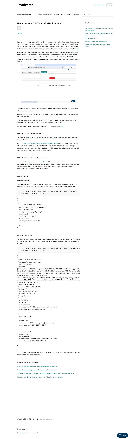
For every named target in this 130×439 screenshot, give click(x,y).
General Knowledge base (72, 14)
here (77, 49)
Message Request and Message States (96, 41)
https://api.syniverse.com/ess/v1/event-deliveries (39, 162)
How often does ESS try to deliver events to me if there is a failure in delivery (40, 377)
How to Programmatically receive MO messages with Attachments (36, 370)
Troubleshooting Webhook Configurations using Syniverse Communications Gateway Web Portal (45, 373)
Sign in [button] (110, 5)
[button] (34, 419)
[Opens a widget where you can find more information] (122, 435)
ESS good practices (90, 38)
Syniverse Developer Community (26, 14)
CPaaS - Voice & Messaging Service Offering (50, 14)
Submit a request (98, 5)
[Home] (26, 5)
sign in (24, 433)
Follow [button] (20, 33)
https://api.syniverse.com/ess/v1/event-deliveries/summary (40, 143)
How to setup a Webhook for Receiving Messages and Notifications (37, 366)
